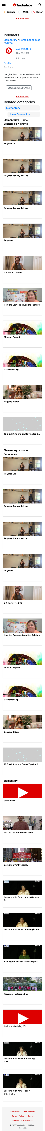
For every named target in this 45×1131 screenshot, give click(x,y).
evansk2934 (23, 49)
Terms (30, 1116)
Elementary (10, 39)
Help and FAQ (29, 1111)
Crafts (9, 42)
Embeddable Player (19, 88)
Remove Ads (22, 18)
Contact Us (15, 1111)
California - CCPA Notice (22, 1121)
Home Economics (29, 39)
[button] (7, 4)
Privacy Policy (18, 1116)
